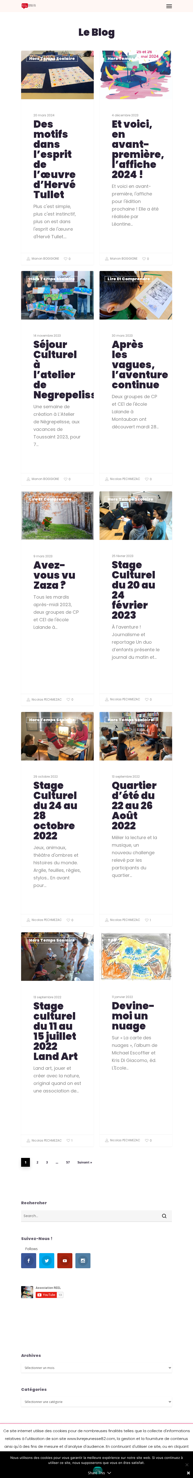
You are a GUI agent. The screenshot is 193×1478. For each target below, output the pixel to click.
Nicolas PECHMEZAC (124, 479)
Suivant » (84, 1162)
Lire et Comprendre (129, 279)
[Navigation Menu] (169, 6)
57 (68, 1162)
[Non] (186, 1464)
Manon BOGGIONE (45, 259)
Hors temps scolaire (52, 58)
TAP (112, 940)
